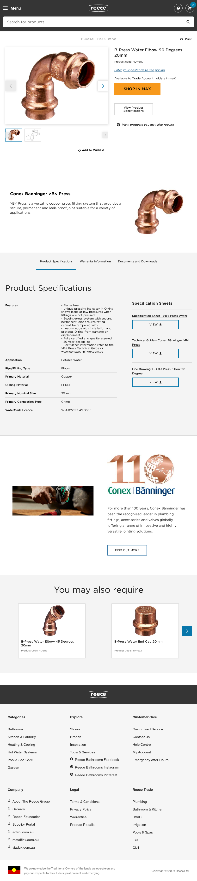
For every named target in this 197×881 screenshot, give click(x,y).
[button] (103, 85)
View (153, 324)
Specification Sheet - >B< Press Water (159, 316)
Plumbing (87, 39)
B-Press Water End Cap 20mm (138, 641)
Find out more (127, 550)
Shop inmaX (137, 89)
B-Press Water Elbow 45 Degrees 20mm (47, 643)
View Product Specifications (133, 109)
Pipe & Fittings (106, 39)
